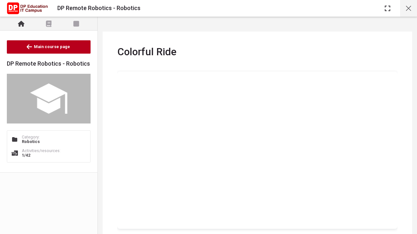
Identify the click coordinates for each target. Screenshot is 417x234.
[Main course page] (408, 8)
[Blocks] (76, 24)
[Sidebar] (387, 8)
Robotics (31, 141)
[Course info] (21, 24)
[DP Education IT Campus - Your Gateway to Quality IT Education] (27, 8)
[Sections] (49, 24)
